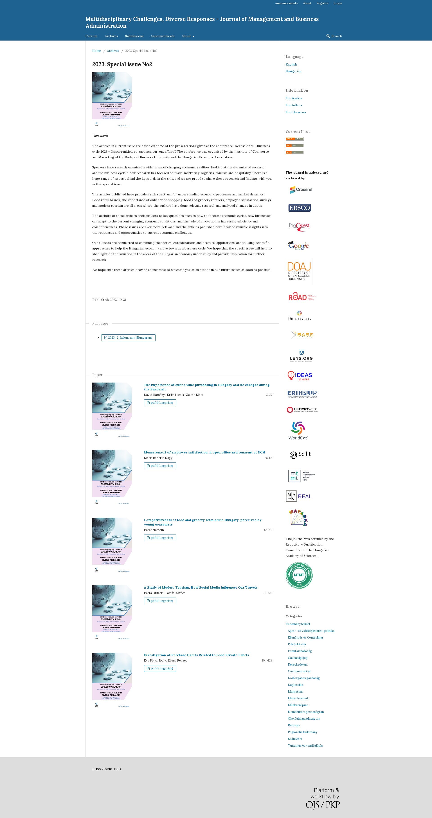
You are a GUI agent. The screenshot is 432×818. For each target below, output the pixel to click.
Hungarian (293, 71)
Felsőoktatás (297, 644)
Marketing (295, 691)
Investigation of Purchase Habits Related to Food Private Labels (196, 655)
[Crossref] (304, 195)
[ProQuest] (300, 233)
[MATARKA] (298, 530)
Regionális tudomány (302, 732)
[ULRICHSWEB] (303, 413)
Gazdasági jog (298, 658)
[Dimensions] (300, 322)
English (291, 64)
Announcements (163, 36)
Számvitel (295, 739)
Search (336, 36)
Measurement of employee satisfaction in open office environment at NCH (204, 452)
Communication (299, 671)
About (187, 36)
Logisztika (295, 685)
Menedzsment (298, 698)
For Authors (294, 105)
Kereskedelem (298, 664)
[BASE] (303, 341)
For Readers (294, 98)
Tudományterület (298, 624)
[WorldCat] (298, 442)
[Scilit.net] (302, 461)
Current (92, 36)
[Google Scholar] (300, 251)
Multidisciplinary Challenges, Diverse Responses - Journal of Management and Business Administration (202, 22)
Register (322, 3)
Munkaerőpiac (298, 705)
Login (338, 3)
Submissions (134, 36)
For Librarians (296, 112)
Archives (111, 36)
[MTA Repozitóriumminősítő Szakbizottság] (299, 588)
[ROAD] (302, 303)
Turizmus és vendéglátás (305, 746)
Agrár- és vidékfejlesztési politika (311, 631)
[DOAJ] (299, 284)
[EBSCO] (300, 214)
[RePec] (301, 381)
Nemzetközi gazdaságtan (306, 712)
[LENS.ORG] (301, 362)
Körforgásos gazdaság (304, 678)
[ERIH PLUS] (303, 399)
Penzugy (294, 725)
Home (96, 51)
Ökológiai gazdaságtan (304, 719)
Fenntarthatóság (300, 651)
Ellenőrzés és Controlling (305, 637)
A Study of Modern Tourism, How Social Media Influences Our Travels (200, 587)
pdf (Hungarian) (161, 403)
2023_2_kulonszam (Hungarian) (130, 338)
